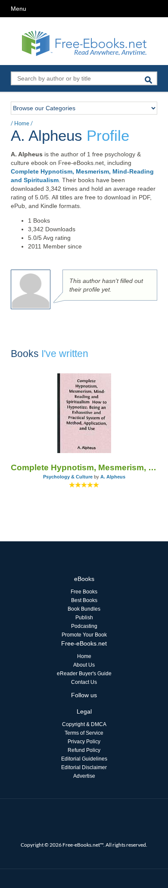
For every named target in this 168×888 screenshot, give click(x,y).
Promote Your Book (84, 635)
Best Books (84, 600)
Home (21, 123)
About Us (84, 665)
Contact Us (84, 682)
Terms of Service (84, 733)
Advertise (84, 776)
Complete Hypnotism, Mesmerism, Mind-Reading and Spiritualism (84, 467)
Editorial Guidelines (84, 759)
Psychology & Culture (68, 476)
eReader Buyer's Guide (84, 674)
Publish (84, 618)
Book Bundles (84, 609)
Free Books (84, 592)
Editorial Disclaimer (84, 767)
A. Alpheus (112, 476)
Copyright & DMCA (84, 724)
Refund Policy (84, 750)
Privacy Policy (84, 742)
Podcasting (84, 626)
